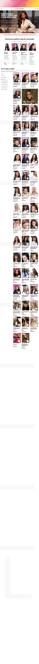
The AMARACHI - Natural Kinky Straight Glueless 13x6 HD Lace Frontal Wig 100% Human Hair (25, 149)
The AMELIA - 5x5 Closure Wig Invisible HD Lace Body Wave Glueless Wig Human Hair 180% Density (25, 165)
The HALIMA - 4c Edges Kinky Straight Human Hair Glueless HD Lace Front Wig (34, 214)
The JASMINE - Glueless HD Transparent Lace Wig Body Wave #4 (34, 165)
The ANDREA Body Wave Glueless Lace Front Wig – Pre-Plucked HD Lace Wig (16, 84)
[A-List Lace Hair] (19, 9)
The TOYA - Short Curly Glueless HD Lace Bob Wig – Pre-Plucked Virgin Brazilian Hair (25, 116)
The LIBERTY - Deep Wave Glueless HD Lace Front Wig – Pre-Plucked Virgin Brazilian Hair (34, 230)
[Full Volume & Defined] (32, 47)
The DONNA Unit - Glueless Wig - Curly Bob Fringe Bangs (17, 264)
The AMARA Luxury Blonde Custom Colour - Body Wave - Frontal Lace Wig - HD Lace (34, 312)
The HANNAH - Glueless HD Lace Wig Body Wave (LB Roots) (34, 264)
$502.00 (23, 199)
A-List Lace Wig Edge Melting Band (16, 344)
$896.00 (31, 330)
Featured (3, 75)
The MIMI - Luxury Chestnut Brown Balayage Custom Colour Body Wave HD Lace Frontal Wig (34, 296)
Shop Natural (22, 63)
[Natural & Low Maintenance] (23, 47)
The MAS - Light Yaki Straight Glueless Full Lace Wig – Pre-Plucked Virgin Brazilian (34, 149)
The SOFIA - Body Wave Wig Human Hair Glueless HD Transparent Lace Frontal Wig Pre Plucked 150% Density (17, 165)
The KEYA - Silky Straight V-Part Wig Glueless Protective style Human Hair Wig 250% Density (25, 280)
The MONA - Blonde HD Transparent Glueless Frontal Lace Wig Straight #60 (16, 214)
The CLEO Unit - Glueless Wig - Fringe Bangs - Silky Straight (25, 312)
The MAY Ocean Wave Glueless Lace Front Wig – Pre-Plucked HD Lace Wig (33, 84)
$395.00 (14, 265)
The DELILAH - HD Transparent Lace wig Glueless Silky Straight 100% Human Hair (33, 133)
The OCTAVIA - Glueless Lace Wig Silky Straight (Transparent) (25, 264)
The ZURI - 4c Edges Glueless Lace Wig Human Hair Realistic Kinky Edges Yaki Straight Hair (16, 198)
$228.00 (23, 281)
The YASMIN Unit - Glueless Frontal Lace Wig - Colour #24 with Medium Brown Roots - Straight (34, 182)
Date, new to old (4, 89)
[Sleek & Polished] (7, 47)
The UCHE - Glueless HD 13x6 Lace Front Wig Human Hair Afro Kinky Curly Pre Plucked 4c (25, 214)
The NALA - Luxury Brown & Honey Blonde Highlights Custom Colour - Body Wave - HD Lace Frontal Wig (17, 312)
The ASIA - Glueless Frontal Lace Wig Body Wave (17, 230)
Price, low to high (4, 84)
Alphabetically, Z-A (5, 82)
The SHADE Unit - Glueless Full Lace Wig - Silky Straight (16, 132)
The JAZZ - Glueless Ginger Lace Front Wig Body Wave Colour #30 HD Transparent (17, 247)
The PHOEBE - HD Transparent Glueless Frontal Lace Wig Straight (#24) (33, 198)
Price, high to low (4, 86)
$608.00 (31, 280)
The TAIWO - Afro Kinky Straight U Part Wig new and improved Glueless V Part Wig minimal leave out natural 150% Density (34, 247)
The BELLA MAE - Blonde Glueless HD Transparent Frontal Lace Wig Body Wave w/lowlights (25, 296)
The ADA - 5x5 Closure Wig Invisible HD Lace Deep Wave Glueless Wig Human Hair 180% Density (25, 247)
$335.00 (23, 265)
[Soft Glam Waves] (15, 47)
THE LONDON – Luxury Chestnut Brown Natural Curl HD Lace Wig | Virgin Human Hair (16, 328)
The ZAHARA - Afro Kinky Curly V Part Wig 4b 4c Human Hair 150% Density (16, 279)
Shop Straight (5, 63)
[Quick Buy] (19, 81)
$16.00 (14, 345)
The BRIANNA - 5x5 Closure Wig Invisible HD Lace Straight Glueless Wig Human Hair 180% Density (25, 182)
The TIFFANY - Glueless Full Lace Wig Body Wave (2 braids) (17, 149)
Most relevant (4, 77)
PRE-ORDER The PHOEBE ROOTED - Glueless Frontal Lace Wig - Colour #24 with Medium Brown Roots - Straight (25, 230)
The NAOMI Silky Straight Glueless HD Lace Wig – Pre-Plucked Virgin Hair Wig (17, 116)
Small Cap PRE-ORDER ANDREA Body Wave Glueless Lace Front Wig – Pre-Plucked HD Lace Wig (16, 296)
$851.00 (23, 330)
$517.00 (14, 150)
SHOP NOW (24, 6)
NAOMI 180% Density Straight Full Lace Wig (33, 279)
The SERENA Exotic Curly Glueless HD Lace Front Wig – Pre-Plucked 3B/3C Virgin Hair (34, 116)
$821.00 (14, 330)
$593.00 (31, 265)
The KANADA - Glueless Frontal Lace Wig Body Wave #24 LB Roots (25, 198)
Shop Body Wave (14, 63)
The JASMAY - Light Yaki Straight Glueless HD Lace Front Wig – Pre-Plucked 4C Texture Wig (17, 100)
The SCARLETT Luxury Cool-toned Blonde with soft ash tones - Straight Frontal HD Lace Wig (33, 328)
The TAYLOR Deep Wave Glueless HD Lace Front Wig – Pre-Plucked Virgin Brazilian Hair (25, 84)
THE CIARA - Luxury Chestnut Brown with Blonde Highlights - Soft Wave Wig (25, 328)
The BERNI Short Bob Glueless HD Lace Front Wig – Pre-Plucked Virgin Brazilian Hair (25, 133)
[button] (24, 87)
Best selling (4, 79)
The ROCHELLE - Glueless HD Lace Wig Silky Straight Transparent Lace (16, 182)
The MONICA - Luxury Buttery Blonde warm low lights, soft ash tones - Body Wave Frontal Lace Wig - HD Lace (25, 345)
